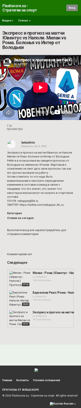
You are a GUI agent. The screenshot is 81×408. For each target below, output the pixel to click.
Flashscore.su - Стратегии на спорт (19, 7)
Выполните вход (18, 230)
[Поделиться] (63, 126)
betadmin (28, 142)
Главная (7, 380)
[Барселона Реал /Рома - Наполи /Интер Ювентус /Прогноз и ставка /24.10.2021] (19, 299)
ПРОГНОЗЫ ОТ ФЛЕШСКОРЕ (20, 389)
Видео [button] (6, 20)
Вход (72, 7)
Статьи (23, 20)
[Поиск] (62, 7)
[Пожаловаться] (74, 126)
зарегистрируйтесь (47, 230)
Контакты (22, 380)
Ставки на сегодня (20, 218)
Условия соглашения (46, 380)
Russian (68, 403)
